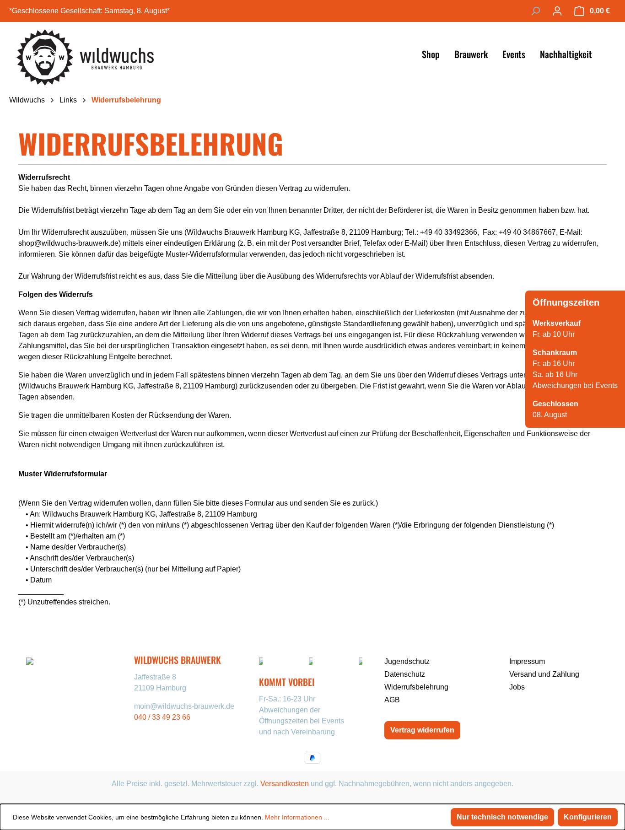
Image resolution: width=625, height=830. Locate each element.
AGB (392, 700)
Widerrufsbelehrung (416, 687)
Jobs (517, 687)
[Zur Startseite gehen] (85, 54)
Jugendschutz (407, 661)
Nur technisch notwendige (502, 817)
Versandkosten (284, 783)
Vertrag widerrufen (422, 730)
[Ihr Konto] (557, 11)
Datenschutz (404, 674)
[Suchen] (535, 11)
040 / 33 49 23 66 (162, 717)
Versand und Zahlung (544, 674)
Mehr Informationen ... (297, 817)
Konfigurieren (588, 817)
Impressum (527, 661)
